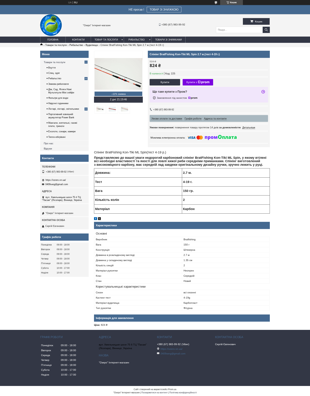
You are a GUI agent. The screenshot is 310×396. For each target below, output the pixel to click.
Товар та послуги (106, 39)
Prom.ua (172, 389)
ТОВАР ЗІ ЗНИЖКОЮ (164, 9)
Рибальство (136, 39)
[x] (99, 219)
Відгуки (48, 148)
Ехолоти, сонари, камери (62, 131)
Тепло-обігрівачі (56, 137)
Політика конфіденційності (183, 392)
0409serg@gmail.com (56, 184)
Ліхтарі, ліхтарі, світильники (63, 109)
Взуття (52, 67)
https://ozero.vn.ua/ (56, 180)
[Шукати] (266, 30)
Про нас (48, 143)
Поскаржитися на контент (154, 392)
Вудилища (92, 45)
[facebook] (95, 219)
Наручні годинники (58, 103)
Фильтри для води (58, 98)
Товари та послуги (56, 45)
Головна (52, 39)
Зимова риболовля (58, 84)
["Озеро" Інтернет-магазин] (51, 35)
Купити (165, 82)
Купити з (191, 82)
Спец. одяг (54, 73)
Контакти (78, 39)
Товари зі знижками (168, 39)
